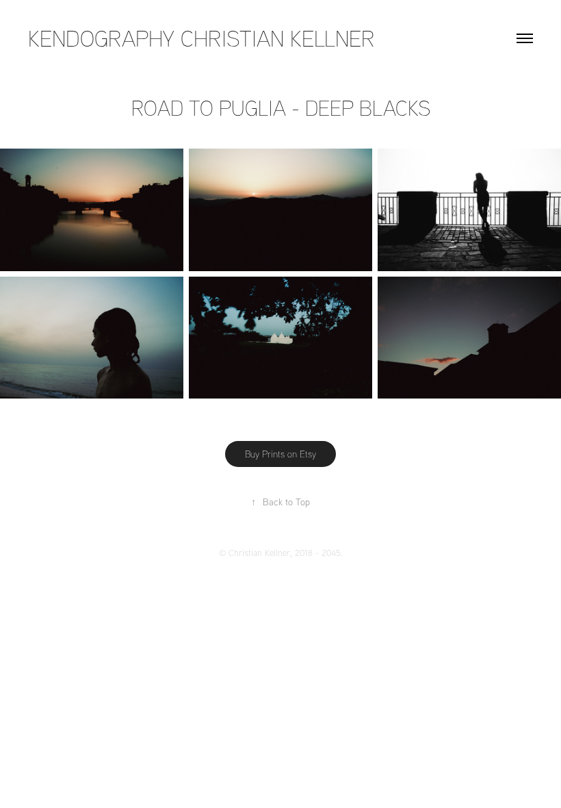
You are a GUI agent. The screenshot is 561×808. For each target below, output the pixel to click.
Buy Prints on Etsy (280, 453)
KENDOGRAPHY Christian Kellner (201, 38)
